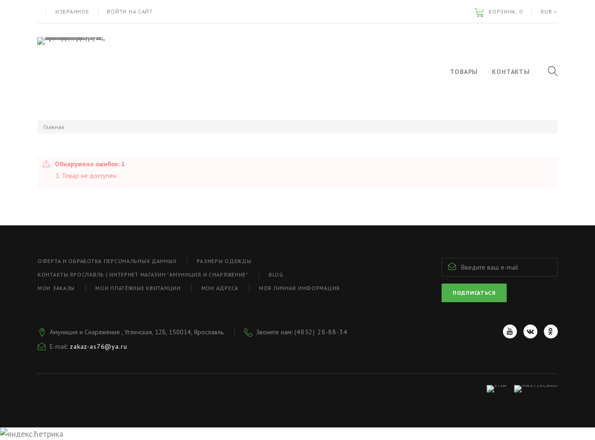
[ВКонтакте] (530, 331)
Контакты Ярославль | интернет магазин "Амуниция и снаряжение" (143, 274)
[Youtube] (510, 331)
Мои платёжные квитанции (138, 287)
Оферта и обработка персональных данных (107, 260)
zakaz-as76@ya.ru (98, 346)
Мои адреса (219, 287)
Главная (53, 126)
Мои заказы (56, 287)
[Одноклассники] (551, 331)
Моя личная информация (299, 287)
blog (276, 274)
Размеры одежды (224, 260)
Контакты (511, 72)
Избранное (72, 11)
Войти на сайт (129, 11)
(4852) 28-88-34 (321, 332)
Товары (464, 72)
